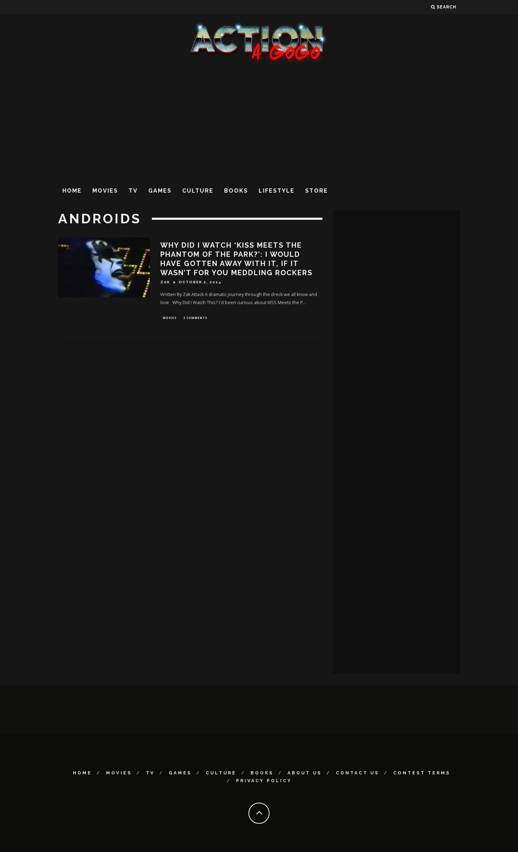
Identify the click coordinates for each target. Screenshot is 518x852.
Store (316, 190)
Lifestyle (277, 190)
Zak (165, 282)
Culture (198, 190)
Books (236, 190)
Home (72, 190)
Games (160, 190)
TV (133, 190)
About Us (305, 773)
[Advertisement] (259, 123)
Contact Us (357, 773)
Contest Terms (421, 773)
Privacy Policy (264, 780)
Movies (105, 190)
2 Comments (195, 318)
